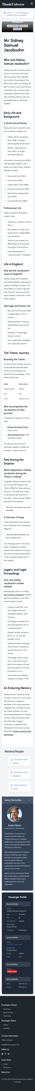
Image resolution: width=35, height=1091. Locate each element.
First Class (6, 1009)
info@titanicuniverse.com (10, 1045)
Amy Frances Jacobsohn (14, 595)
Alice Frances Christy (16, 434)
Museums (6, 1067)
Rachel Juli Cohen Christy (17, 427)
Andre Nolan (14, 825)
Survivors (6, 1028)
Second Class (8, 1013)
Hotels (5, 1064)
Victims (5, 1025)
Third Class (7, 1016)
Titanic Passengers (22, 13)
